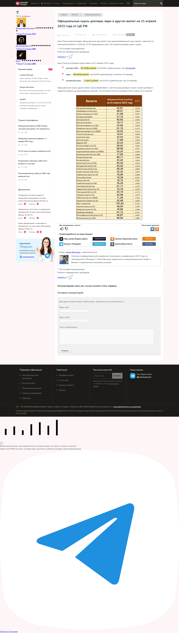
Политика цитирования (32, 393)
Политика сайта (28, 383)
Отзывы (30, 34)
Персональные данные (32, 388)
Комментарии (125, 35)
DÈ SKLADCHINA (22, 46)
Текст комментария (68, 327)
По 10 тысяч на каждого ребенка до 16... (34, 151)
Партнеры (26, 398)
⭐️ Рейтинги (46, 3)
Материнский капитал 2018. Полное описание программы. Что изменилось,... (34, 127)
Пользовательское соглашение (30, 377)
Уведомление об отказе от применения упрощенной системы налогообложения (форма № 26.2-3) (34, 212)
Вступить (149, 239)
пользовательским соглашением (127, 406)
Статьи (57, 3)
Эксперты (94, 3)
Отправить (117, 376)
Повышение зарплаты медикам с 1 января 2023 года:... (32, 139)
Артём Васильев (101, 35)
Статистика (63, 380)
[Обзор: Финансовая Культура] (21, 22)
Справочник (82, 3)
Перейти (61, 57)
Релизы (62, 390)
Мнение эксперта (66, 385)
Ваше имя (64, 307)
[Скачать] (25, 203)
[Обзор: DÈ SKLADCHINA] (21, 40)
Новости (34, 3)
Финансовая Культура (25, 28)
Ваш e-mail (64, 317)
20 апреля (130, 68)
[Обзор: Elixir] (21, 55)
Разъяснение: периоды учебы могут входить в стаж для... (32, 162)
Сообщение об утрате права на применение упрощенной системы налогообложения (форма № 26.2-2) (33, 198)
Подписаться (100, 239)
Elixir (17, 61)
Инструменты (68, 3)
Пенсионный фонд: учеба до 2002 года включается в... (34, 174)
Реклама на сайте (117, 3)
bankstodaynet (27, 256)
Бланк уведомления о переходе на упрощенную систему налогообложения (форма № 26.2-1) (34, 226)
